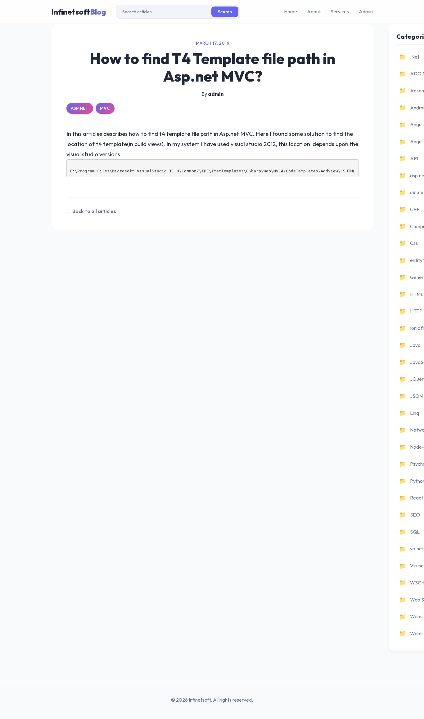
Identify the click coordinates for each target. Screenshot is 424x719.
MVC (105, 108)
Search (225, 12)
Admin (366, 11)
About (314, 11)
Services (340, 11)
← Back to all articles (91, 211)
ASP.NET (79, 108)
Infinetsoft (78, 11)
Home (290, 11)
